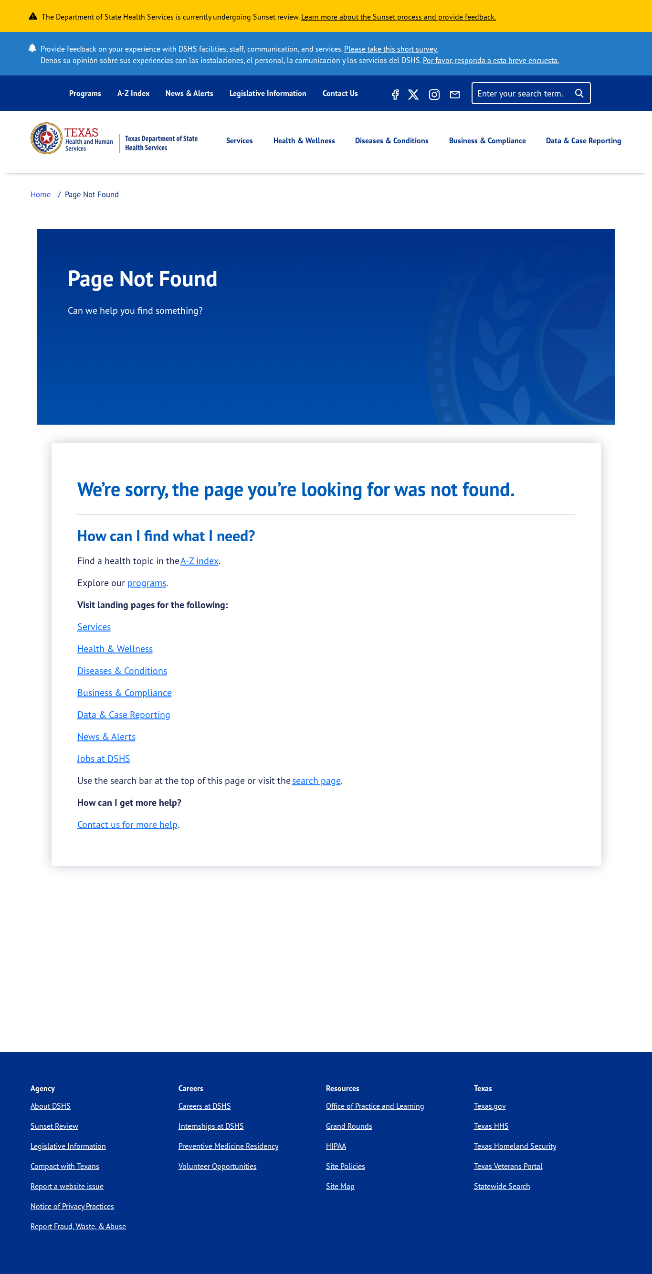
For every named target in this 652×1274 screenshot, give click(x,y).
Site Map (340, 1186)
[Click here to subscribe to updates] (455, 96)
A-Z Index (133, 93)
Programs (85, 93)
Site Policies (345, 1166)
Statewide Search (502, 1186)
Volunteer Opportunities (218, 1166)
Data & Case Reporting (583, 140)
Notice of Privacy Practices (72, 1206)
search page (316, 780)
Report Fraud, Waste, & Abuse (78, 1226)
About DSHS (51, 1106)
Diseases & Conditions (392, 140)
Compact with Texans (65, 1166)
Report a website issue (67, 1186)
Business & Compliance (487, 140)
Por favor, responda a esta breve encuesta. (491, 60)
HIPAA (336, 1146)
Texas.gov (490, 1106)
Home (41, 194)
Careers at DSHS (205, 1106)
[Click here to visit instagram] (434, 96)
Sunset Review (54, 1126)
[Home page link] (114, 138)
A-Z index (199, 561)
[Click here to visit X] (413, 96)
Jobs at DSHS (103, 758)
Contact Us (340, 93)
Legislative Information (268, 93)
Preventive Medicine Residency (228, 1146)
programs (146, 583)
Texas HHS (491, 1126)
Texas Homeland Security (515, 1146)
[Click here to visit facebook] (394, 96)
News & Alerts (189, 93)
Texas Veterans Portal (508, 1166)
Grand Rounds (349, 1126)
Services (239, 140)
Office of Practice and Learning (375, 1106)
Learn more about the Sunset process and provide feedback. (398, 16)
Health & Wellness (304, 140)
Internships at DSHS (211, 1126)
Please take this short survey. (391, 49)
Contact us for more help (127, 824)
